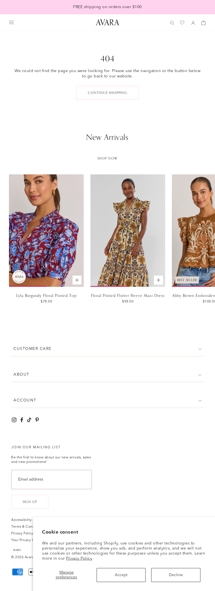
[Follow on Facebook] (22, 420)
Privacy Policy (79, 558)
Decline (176, 575)
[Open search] (172, 23)
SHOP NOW (107, 158)
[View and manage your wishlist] (182, 23)
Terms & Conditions (27, 526)
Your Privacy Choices (28, 540)
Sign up (30, 502)
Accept (121, 575)
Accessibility (21, 520)
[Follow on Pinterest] (37, 420)
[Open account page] (193, 23)
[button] (107, 349)
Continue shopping (107, 93)
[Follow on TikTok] (29, 420)
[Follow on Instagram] (14, 420)
